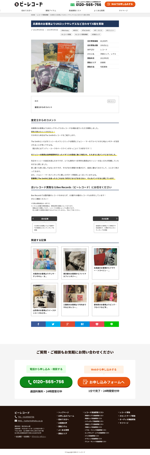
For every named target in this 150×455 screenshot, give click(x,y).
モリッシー (110, 30)
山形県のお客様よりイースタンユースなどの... (44, 311)
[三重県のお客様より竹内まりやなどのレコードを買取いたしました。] (75, 293)
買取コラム (62, 426)
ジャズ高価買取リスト (92, 436)
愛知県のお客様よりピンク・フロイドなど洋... (105, 306)
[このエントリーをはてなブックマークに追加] (82, 324)
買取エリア (62, 433)
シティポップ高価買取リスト (94, 421)
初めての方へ (26, 10)
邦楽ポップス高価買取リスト (94, 415)
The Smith (86, 30)
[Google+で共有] (67, 324)
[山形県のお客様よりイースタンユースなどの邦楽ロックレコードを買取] (44, 296)
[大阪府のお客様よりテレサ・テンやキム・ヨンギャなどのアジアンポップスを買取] (44, 259)
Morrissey (65, 30)
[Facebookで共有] (38, 324)
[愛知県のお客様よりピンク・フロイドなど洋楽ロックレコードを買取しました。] (105, 293)
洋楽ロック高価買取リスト (93, 427)
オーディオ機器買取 (127, 419)
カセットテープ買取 (127, 416)
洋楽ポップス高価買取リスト (94, 424)
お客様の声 (62, 423)
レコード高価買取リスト (94, 412)
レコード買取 (66, 34)
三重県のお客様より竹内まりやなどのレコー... (74, 306)
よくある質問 (99, 10)
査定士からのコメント (43, 107)
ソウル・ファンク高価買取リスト (95, 430)
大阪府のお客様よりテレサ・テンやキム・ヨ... (44, 275)
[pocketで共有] (97, 324)
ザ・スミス (98, 30)
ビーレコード (81, 452)
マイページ (123, 10)
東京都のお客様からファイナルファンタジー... (74, 275)
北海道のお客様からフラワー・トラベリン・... (104, 269)
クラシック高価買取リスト (93, 439)
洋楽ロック (96, 34)
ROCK (76, 30)
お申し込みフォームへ (107, 381)
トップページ (63, 412)
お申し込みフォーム (66, 416)
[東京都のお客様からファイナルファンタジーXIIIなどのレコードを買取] (75, 259)
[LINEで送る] (111, 324)
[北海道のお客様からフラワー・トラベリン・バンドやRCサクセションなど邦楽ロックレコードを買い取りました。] (105, 257)
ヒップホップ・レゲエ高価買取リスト (97, 433)
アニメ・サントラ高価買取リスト (95, 441)
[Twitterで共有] (53, 324)
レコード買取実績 (82, 34)
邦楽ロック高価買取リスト (93, 418)
